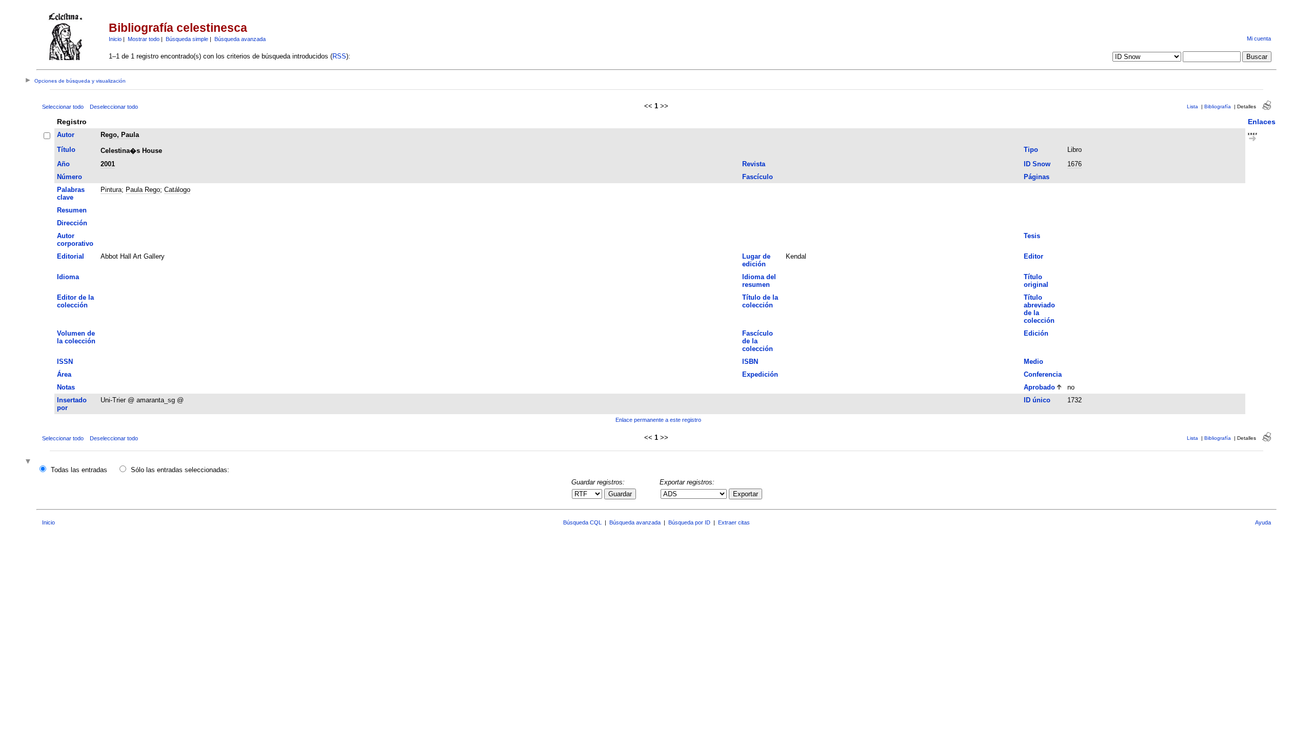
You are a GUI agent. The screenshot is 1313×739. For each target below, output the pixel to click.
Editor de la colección (75, 301)
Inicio (115, 39)
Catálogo (177, 189)
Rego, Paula (120, 135)
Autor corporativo (75, 239)
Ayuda (1263, 522)
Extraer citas (734, 522)
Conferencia (1043, 374)
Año (63, 164)
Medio (1033, 361)
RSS (339, 56)
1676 (1074, 164)
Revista (753, 164)
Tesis (1032, 236)
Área (64, 374)
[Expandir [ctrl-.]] (29, 462)
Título (66, 149)
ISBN (750, 361)
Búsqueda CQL (582, 522)
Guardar (620, 494)
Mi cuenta (1259, 38)
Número (69, 177)
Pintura (111, 189)
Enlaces (1262, 122)
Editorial (70, 256)
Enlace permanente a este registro (658, 420)
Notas (66, 387)
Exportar (745, 494)
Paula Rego (143, 189)
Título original (1036, 280)
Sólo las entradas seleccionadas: (180, 470)
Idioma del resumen (759, 280)
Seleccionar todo (63, 107)
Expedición (760, 374)
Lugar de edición (756, 260)
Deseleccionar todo (114, 107)
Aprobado (1039, 387)
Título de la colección (760, 301)
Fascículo (757, 177)
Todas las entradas (79, 470)
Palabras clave (71, 193)
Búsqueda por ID (689, 522)
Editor (1033, 256)
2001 (108, 164)
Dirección (72, 223)
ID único (1037, 400)
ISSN (65, 361)
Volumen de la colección (76, 337)
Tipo (1031, 149)
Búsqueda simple (187, 39)
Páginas (1036, 177)
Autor (65, 135)
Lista (1192, 106)
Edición (1036, 333)
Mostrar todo (144, 39)
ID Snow (1037, 164)
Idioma (68, 277)
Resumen (72, 210)
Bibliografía (1217, 106)
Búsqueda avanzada (240, 39)
